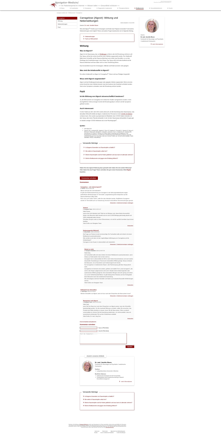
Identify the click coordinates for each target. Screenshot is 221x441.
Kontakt (95, 432)
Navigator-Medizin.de (84, 424)
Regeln (129, 170)
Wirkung (60, 21)
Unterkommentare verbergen (125, 203)
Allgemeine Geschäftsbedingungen (118, 431)
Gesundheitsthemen (156, 8)
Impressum (97, 431)
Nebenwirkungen (62, 24)
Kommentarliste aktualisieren (88, 321)
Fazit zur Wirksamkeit (91, 39)
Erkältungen (103, 54)
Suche (170, 8)
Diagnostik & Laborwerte (105, 8)
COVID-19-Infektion (126, 114)
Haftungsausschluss (110, 427)
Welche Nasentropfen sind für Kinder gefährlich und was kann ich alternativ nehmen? (109, 154)
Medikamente (140, 8)
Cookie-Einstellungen (121, 432)
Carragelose (61, 18)
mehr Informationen (126, 381)
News (62, 8)
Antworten (113, 203)
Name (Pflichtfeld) (104, 328)
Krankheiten (74, 8)
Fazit (59, 27)
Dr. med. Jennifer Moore (103, 362)
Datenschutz (105, 431)
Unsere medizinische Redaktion (107, 432)
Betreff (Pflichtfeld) (104, 331)
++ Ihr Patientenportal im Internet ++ (89, 6)
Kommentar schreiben (89, 178)
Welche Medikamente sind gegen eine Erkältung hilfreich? (101, 158)
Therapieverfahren (124, 8)
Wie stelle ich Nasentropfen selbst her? (96, 151)
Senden (129, 346)
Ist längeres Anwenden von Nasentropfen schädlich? (100, 147)
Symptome (88, 8)
